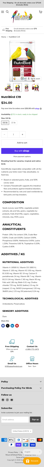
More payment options (22, 157)
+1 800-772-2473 (32, 349)
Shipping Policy (30, 455)
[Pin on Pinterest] (17, 326)
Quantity (4, 129)
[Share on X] (8, 326)
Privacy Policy (13, 452)
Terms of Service (22, 457)
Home (3, 37)
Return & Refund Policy (14, 455)
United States (21, 431)
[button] (8, 87)
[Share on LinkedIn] (12, 326)
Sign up (35, 419)
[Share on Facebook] (3, 326)
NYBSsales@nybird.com (13, 366)
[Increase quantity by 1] (22, 134)
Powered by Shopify (22, 463)
